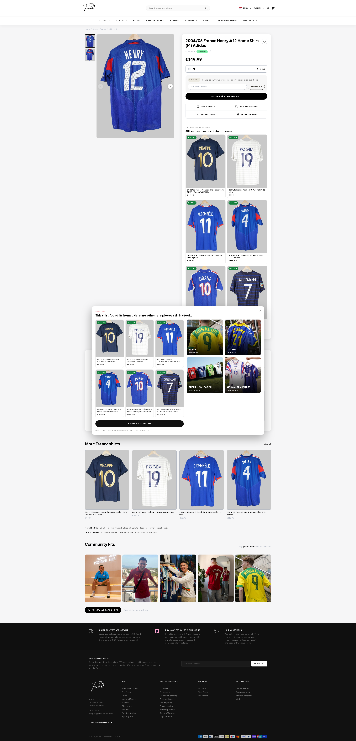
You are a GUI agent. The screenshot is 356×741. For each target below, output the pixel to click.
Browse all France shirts (139, 424)
